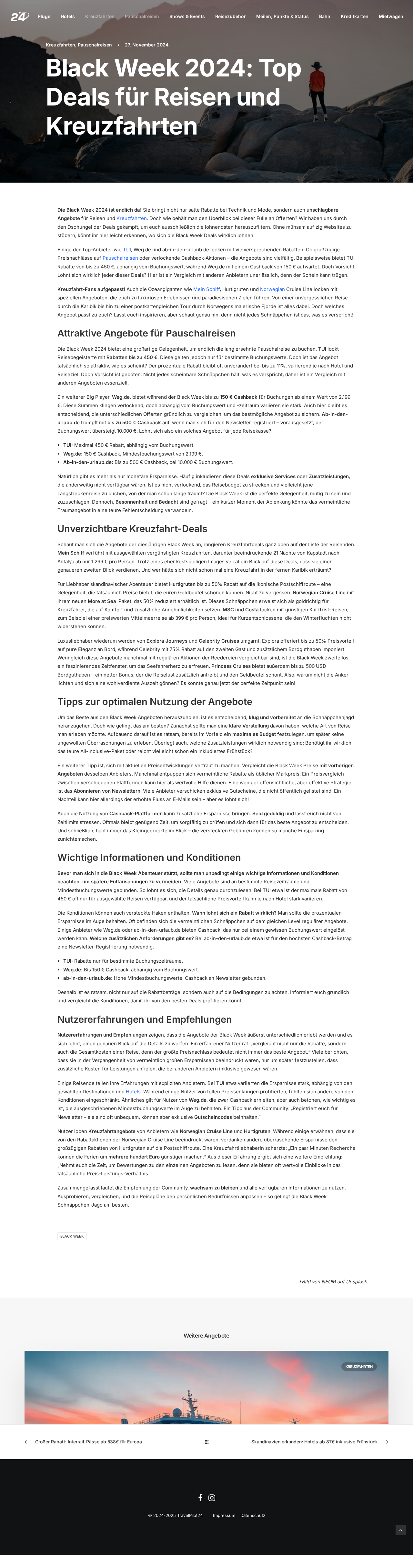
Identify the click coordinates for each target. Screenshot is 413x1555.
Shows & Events (187, 16)
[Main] (206, 1442)
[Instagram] (211, 1499)
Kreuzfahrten (100, 16)
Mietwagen (391, 16)
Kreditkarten (354, 16)
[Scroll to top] (401, 1530)
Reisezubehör (230, 16)
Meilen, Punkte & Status (282, 16)
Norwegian (272, 289)
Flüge (44, 16)
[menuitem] (44, 16)
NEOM (328, 1282)
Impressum (224, 1515)
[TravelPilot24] (20, 16)
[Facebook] (200, 1499)
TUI (127, 249)
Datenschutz (252, 1515)
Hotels (68, 16)
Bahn (324, 16)
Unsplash (356, 1282)
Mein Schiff (206, 289)
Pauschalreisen (142, 16)
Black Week (72, 1236)
